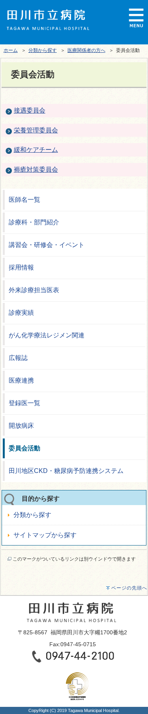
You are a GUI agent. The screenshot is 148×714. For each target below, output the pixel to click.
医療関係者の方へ (86, 50)
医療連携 (21, 380)
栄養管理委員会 (36, 130)
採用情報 (21, 267)
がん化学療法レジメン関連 (46, 335)
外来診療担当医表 (34, 290)
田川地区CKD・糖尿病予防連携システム (66, 470)
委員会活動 (24, 448)
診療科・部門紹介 (34, 222)
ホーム (11, 50)
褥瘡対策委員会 (36, 169)
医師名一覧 (24, 199)
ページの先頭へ (129, 588)
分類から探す (42, 50)
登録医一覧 (24, 403)
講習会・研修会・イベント (46, 244)
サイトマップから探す (45, 535)
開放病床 (21, 425)
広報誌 (18, 357)
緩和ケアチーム (36, 149)
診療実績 (21, 312)
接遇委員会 (29, 110)
